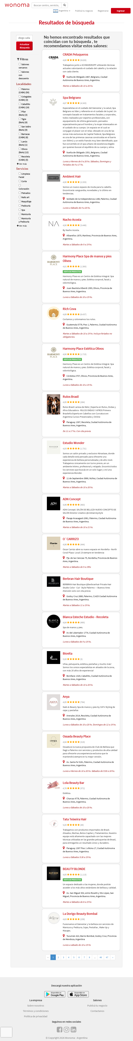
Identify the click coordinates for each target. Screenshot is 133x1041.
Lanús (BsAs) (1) (23, 143)
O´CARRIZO (71, 539)
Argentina (63, 10)
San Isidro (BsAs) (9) (25, 128)
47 (107, 957)
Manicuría (26, 214)
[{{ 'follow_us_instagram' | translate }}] (66, 1030)
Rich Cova (69, 309)
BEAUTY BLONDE (74, 869)
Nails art (25, 197)
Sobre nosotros (35, 1005)
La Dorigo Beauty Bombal (80, 914)
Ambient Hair (72, 176)
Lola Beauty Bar (73, 783)
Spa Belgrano (72, 97)
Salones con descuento (24, 75)
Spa (23, 209)
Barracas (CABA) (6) (24, 136)
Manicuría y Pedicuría (25, 220)
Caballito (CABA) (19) (24, 106)
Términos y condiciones (36, 1010)
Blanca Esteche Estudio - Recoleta (85, 617)
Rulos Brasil (71, 396)
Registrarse (103, 10)
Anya (66, 696)
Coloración (24, 188)
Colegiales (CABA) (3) (25, 98)
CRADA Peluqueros (75, 54)
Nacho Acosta (72, 219)
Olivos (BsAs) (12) (24, 151)
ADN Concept (72, 499)
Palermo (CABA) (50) (24, 91)
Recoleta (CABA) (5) (24, 158)
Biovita (67, 653)
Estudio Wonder (73, 443)
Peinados (25, 193)
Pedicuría (25, 205)
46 (101, 957)
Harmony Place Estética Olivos (83, 348)
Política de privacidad (35, 1016)
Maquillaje (26, 201)
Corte (24, 181)
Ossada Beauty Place (77, 736)
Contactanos (97, 1010)
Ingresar (121, 10)
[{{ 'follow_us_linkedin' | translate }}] (73, 1030)
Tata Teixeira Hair (74, 819)
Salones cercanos (24, 66)
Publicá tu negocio (84, 10)
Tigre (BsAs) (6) (23, 121)
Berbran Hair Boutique (78, 579)
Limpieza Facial (24, 175)
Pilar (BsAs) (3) (23, 113)
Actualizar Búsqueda (25, 46)
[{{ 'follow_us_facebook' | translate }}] (59, 1030)
